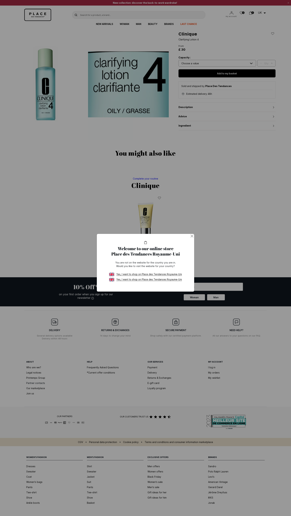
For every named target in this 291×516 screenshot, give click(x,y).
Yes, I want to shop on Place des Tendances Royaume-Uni (149, 274)
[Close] (192, 236)
